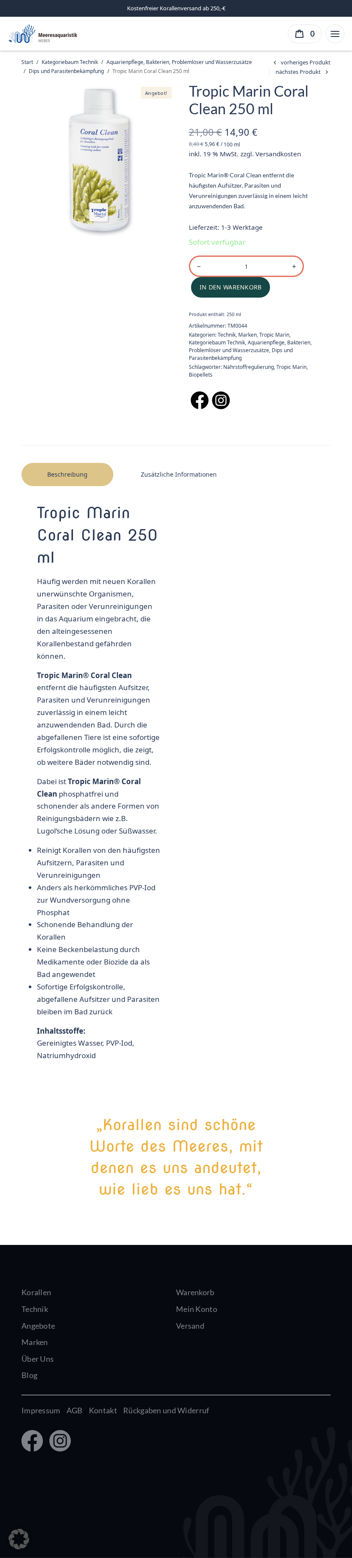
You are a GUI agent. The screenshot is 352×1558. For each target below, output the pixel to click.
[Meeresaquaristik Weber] (42, 33)
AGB (75, 1410)
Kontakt (103, 1410)
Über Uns (37, 1358)
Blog (29, 1375)
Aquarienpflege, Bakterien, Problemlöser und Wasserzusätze (179, 62)
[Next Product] (303, 72)
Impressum (41, 1410)
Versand (190, 1325)
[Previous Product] (301, 62)
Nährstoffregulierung (248, 367)
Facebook (31, 1441)
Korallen (36, 1292)
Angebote (38, 1325)
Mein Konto (196, 1309)
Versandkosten (278, 153)
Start (27, 62)
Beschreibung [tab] (67, 474)
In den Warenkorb (230, 287)
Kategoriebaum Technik (70, 62)
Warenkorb (195, 1292)
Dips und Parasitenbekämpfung (66, 71)
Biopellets (200, 374)
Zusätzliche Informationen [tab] (179, 474)
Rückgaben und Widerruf (166, 1410)
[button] (19, 1539)
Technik (227, 334)
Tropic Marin (274, 334)
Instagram (58, 1441)
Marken (247, 334)
